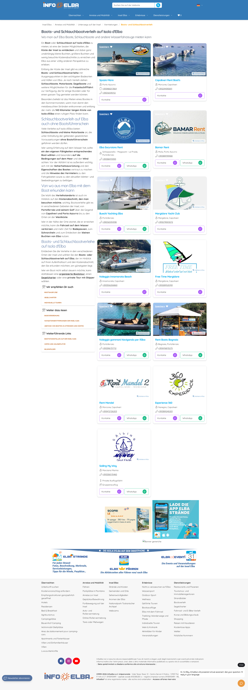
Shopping (178, 619)
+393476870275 (165, 348)
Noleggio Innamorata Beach (115, 276)
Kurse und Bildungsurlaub (186, 614)
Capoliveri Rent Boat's (167, 80)
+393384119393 (109, 159)
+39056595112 (109, 93)
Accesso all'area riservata (164, 679)
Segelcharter (50, 297)
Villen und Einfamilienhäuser (54, 642)
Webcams (114, 610)
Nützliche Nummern (183, 635)
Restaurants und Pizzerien (186, 587)
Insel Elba (122, 15)
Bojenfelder (49, 349)
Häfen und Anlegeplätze (54, 344)
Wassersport (148, 591)
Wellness (146, 599)
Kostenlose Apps (182, 627)
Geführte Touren (149, 603)
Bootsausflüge (50, 292)
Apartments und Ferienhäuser (55, 638)
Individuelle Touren (52, 303)
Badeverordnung (51, 316)
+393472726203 (109, 411)
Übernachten (75, 15)
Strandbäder (180, 598)
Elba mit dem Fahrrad (152, 611)
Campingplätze (48, 619)
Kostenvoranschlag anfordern (55, 591)
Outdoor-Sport (149, 595)
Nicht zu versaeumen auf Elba (156, 587)
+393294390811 (165, 88)
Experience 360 (163, 402)
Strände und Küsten (118, 587)
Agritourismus (48, 614)
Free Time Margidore (167, 276)
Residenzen (46, 606)
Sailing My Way (108, 465)
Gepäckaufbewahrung (93, 599)
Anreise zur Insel (90, 595)
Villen (44, 647)
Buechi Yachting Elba (111, 213)
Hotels (44, 602)
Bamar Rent (162, 147)
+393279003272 (165, 222)
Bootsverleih (180, 602)
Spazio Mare (106, 80)
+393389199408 (165, 156)
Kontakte (106, 99)
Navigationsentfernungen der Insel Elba (61, 321)
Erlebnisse (140, 15)
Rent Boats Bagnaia (166, 339)
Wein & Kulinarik (149, 627)
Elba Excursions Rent (111, 147)
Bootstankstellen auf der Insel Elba (60, 339)
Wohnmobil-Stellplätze (52, 627)
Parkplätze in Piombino (94, 591)
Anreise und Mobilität (99, 15)
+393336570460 (109, 474)
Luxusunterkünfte (49, 651)
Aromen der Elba (117, 599)
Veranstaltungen (150, 635)
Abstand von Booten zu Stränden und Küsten (64, 326)
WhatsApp (132, 166)
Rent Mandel (106, 402)
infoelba (100, 679)
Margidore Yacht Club (167, 213)
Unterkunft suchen (50, 587)
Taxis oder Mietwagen (93, 622)
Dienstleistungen (161, 15)
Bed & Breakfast (49, 610)
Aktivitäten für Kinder (152, 631)
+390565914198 (109, 222)
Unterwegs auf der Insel (89, 24)
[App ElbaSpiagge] (175, 519)
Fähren (86, 587)
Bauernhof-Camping (51, 623)
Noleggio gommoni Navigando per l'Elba (122, 339)
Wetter (177, 631)
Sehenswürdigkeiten (118, 595)
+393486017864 (109, 88)
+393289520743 (165, 285)
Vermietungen (111, 24)
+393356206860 (109, 285)
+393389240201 (165, 411)
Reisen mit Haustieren (184, 623)
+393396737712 (109, 348)
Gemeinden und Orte (119, 591)
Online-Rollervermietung (94, 618)
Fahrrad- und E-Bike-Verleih (187, 610)
